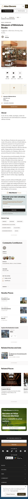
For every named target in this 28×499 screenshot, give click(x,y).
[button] (7, 73)
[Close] (25, 486)
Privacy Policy (5, 213)
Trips (2, 473)
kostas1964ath (6, 263)
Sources (5, 286)
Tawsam (7, 37)
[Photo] (23, 300)
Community (4, 478)
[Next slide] (24, 54)
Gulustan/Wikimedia (6, 67)
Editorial (4, 469)
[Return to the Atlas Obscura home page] (9, 6)
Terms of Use (11, 213)
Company (4, 482)
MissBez (19, 263)
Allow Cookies (21, 494)
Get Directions (14, 106)
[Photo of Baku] (5, 334)
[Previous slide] (3, 54)
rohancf (15, 263)
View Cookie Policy (14, 490)
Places (3, 465)
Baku (11, 331)
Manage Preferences (11, 494)
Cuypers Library (6, 389)
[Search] (23, 6)
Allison (11, 263)
